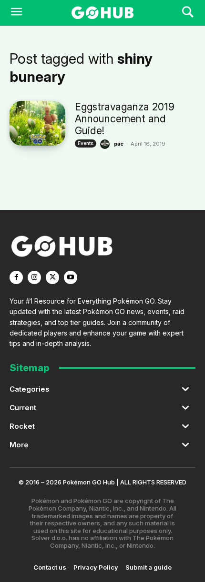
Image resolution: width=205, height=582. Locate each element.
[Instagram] (34, 277)
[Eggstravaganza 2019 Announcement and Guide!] (37, 123)
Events (85, 143)
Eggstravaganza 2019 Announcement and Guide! (124, 119)
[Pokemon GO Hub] (102, 12)
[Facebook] (16, 277)
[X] (52, 277)
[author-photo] (106, 144)
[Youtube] (70, 277)
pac (118, 143)
